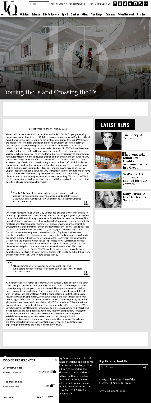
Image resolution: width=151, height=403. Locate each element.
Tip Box (107, 3)
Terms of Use (115, 379)
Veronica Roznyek (42, 128)
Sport (65, 14)
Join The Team (88, 3)
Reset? (40, 397)
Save (50, 397)
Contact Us (63, 3)
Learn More (8, 397)
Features (12, 14)
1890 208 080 (77, 390)
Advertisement (126, 14)
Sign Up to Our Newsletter (114, 361)
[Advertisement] (75, 109)
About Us (54, 3)
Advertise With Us (75, 3)
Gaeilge (75, 14)
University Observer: (26, 372)
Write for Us (99, 3)
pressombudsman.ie (60, 393)
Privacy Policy (129, 379)
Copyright (103, 379)
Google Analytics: (26, 386)
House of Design (117, 391)
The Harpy (96, 14)
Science (36, 14)
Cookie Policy (104, 383)
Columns (110, 14)
